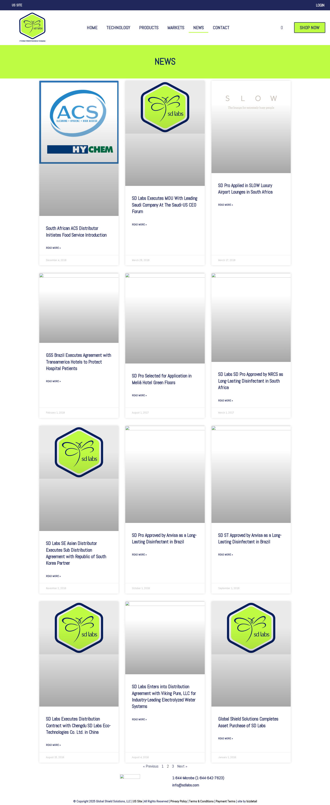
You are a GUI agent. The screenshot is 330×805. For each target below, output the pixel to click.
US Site (137, 801)
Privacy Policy (178, 801)
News (198, 27)
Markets (175, 27)
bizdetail (251, 801)
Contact (221, 27)
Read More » (53, 248)
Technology (118, 27)
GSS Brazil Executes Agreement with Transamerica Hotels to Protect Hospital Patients (78, 361)
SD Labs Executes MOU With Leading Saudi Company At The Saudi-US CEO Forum (164, 204)
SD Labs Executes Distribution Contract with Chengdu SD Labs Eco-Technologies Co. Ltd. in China (78, 725)
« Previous (150, 766)
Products (148, 27)
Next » (182, 766)
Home (92, 27)
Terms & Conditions (201, 801)
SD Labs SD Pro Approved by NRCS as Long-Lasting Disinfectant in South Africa (250, 380)
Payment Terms (225, 801)
